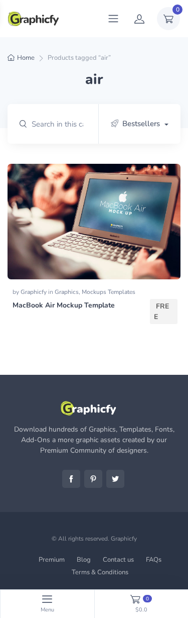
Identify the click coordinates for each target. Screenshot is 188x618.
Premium (52, 559)
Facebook (71, 479)
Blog (84, 559)
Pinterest (93, 479)
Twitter (115, 479)
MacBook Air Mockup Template (64, 305)
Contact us (118, 559)
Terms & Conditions (100, 572)
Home (26, 57)
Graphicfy (34, 292)
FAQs (153, 559)
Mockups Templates (108, 292)
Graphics (67, 292)
